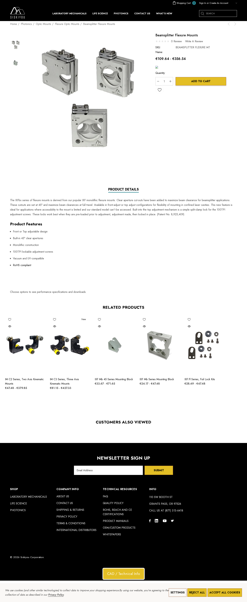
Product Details (123, 189)
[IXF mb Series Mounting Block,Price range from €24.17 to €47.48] (159, 345)
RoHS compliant (22, 265)
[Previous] (229, 24)
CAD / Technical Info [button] (123, 573)
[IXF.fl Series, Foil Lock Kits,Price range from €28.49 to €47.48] (204, 345)
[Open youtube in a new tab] (165, 520)
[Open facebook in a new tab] (149, 520)
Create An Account (219, 3)
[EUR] (233, 3)
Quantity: (160, 73)
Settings (178, 592)
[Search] (202, 13)
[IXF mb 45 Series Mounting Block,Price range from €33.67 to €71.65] (115, 345)
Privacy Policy (56, 595)
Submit (159, 470)
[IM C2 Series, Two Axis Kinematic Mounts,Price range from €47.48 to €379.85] (25, 345)
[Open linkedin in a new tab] (157, 520)
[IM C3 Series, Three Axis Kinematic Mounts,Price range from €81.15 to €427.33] (70, 345)
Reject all (197, 592)
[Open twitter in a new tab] (173, 520)
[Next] (234, 24)
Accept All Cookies (224, 592)
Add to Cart (201, 81)
